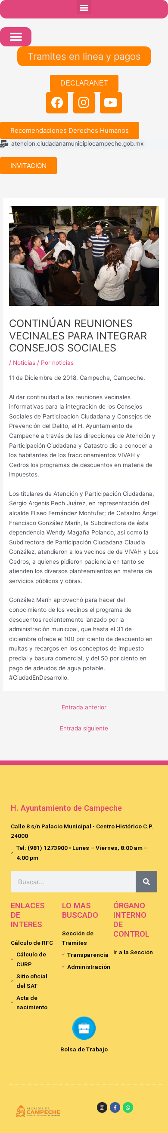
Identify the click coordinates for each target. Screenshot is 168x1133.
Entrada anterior (84, 707)
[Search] (146, 881)
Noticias (24, 362)
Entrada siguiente (84, 728)
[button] (84, 7)
